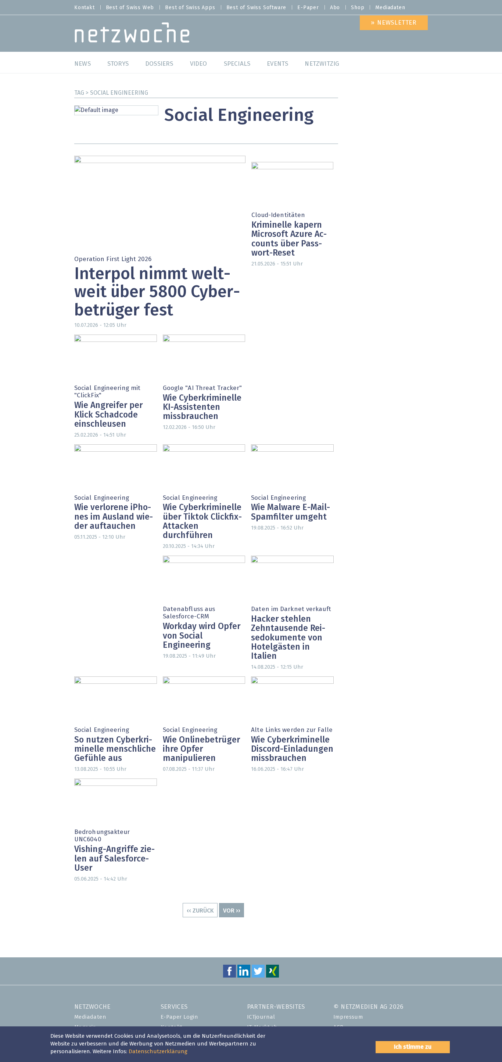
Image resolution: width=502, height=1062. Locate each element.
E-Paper (308, 7)
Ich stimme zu (412, 1047)
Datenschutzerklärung (158, 1051)
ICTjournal (261, 1017)
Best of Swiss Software (256, 7)
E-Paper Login (179, 1017)
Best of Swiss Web (130, 7)
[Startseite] (132, 34)
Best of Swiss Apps (190, 7)
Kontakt (84, 7)
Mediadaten (390, 7)
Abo (335, 7)
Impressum (348, 1017)
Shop (357, 7)
